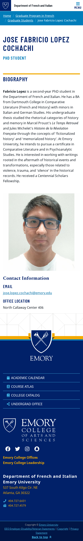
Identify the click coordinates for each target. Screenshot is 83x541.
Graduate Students (20, 20)
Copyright (62, 528)
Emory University (48, 524)
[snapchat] (37, 449)
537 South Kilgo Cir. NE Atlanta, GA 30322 (20, 490)
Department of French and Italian (33, 5)
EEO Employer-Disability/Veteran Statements (29, 528)
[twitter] (17, 449)
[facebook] (8, 449)
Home (7, 16)
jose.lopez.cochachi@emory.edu (27, 293)
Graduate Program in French (35, 16)
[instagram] (27, 449)
